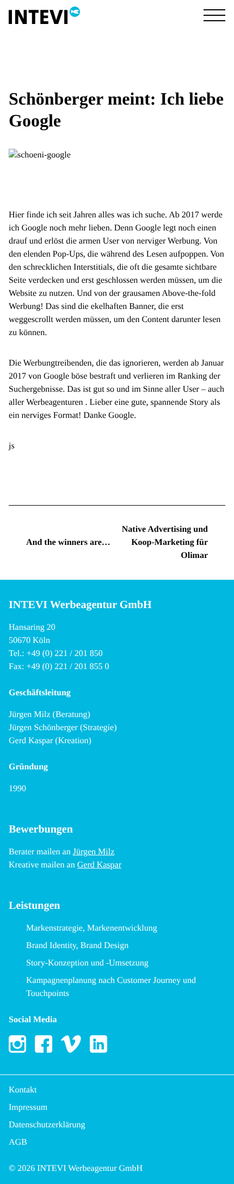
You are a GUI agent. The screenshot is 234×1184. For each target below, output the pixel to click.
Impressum (28, 1107)
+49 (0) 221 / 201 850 (65, 653)
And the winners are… (68, 542)
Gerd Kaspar (99, 865)
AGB (18, 1142)
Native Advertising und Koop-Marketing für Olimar (165, 542)
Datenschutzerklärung (47, 1125)
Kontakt (23, 1090)
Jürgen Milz (94, 852)
